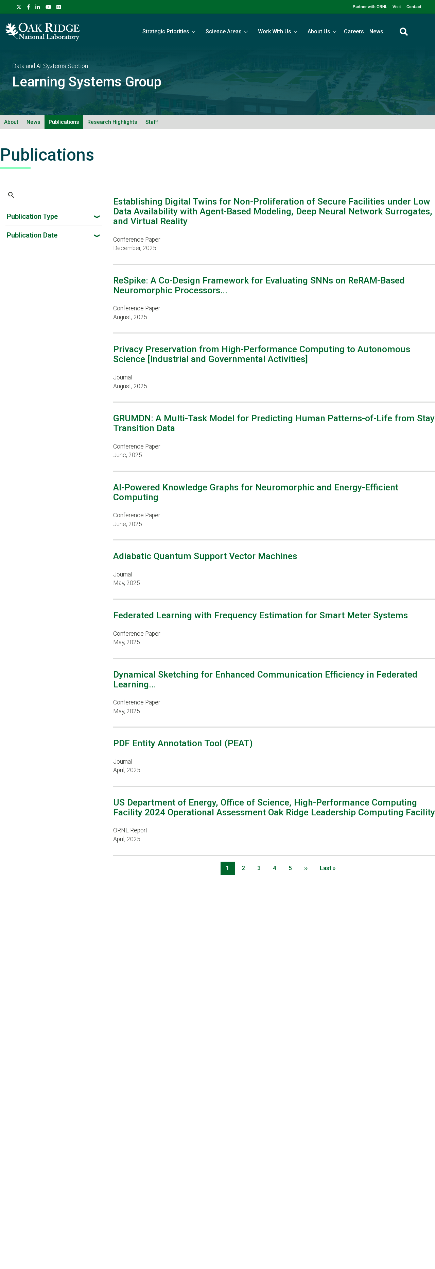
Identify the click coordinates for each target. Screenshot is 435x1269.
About (11, 122)
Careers (354, 31)
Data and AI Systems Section (50, 66)
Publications (64, 122)
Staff (151, 122)
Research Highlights (112, 122)
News (376, 31)
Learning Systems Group (86, 82)
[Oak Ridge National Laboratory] (42, 32)
